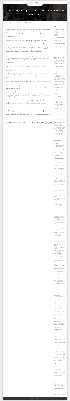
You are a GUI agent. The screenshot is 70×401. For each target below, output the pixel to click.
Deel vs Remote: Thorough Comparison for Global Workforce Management (59, 377)
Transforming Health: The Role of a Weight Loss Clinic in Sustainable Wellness (59, 385)
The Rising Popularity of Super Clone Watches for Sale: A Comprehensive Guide (58, 330)
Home (6, 22)
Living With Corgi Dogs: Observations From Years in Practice (58, 237)
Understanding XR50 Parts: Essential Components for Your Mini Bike (59, 292)
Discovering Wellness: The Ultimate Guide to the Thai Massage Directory (59, 284)
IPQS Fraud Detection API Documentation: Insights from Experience (58, 195)
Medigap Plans (40, 32)
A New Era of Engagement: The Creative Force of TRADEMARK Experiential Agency (59, 273)
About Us (12, 22)
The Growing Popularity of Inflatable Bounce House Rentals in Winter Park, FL (59, 381)
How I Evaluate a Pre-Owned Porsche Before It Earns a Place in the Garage (59, 57)
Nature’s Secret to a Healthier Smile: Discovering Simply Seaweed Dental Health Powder (59, 324)
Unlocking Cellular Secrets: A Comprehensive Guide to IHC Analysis (58, 335)
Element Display (35, 3)
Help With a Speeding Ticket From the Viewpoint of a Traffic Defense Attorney (59, 213)
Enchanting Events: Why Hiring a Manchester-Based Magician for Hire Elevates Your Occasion (59, 280)
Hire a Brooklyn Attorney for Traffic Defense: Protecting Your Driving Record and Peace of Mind (59, 390)
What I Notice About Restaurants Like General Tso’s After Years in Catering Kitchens (59, 146)
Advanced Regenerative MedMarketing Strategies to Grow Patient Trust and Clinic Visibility (59, 164)
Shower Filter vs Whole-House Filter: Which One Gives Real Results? (58, 244)
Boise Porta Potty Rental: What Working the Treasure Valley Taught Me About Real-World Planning (59, 223)
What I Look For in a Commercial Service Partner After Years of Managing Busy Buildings (59, 139)
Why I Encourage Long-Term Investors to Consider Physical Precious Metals (59, 154)
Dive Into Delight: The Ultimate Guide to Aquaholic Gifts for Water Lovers (59, 354)
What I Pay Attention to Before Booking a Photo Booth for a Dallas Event (59, 134)
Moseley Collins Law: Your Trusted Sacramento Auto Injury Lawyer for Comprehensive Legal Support (59, 372)
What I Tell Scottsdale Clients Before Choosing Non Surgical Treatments (58, 92)
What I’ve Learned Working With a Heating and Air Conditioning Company (59, 228)
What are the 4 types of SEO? (58, 262)
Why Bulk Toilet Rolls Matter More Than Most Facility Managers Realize (59, 105)
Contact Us (18, 22)
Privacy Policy (27, 22)
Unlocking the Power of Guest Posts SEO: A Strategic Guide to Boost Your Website (59, 307)
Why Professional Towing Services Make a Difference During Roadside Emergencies (59, 181)
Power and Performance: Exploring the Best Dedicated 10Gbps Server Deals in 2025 (59, 347)
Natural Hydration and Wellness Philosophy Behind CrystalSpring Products (59, 177)
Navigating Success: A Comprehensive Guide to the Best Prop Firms (59, 296)
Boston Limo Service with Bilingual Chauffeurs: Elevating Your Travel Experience (59, 311)
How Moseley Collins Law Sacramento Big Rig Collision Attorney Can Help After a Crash (59, 365)
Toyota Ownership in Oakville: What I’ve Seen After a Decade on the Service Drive (59, 232)
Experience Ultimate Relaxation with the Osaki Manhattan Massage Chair (59, 268)
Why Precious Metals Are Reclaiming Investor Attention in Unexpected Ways (59, 205)
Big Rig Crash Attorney (57, 327)
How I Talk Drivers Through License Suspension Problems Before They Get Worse (59, 72)
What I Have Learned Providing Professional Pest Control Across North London (59, 68)
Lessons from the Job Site (58, 192)
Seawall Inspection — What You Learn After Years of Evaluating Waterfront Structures (59, 186)
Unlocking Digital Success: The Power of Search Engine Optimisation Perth (59, 339)
